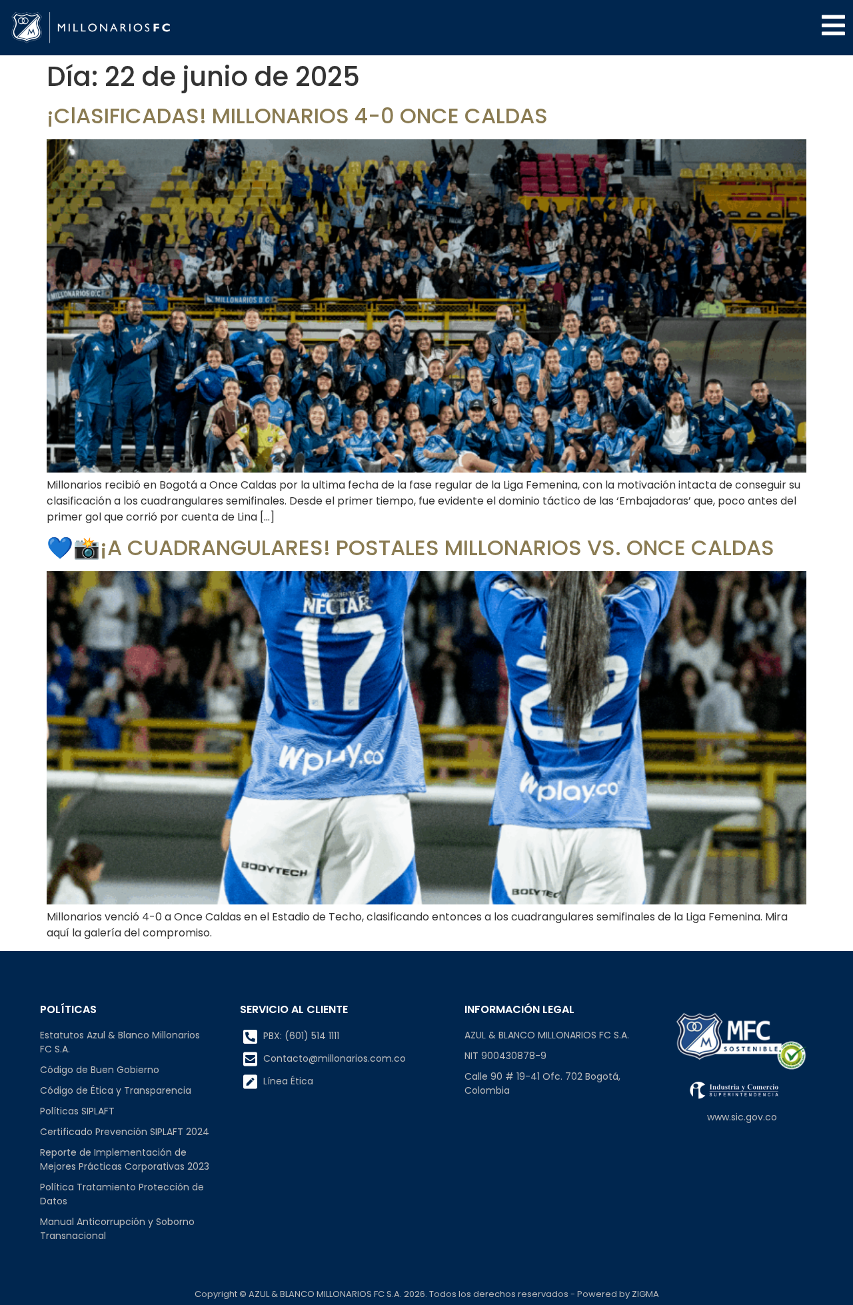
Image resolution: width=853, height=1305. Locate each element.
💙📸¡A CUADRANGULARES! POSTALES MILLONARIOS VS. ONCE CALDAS (410, 548)
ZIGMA (645, 1294)
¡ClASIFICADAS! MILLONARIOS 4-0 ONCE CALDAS (297, 116)
